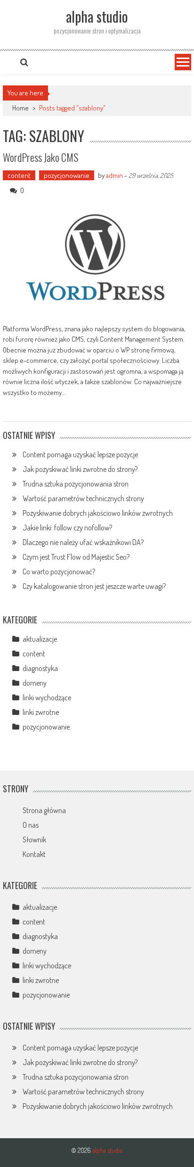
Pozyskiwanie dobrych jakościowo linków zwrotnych (98, 513)
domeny (35, 683)
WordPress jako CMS (40, 157)
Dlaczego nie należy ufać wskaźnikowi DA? (83, 542)
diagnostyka (40, 668)
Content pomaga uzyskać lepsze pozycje (80, 454)
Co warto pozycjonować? (59, 571)
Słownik (34, 839)
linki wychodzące (47, 697)
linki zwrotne (41, 712)
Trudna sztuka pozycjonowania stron (76, 483)
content (19, 175)
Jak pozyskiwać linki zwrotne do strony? (80, 469)
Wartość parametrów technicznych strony (83, 498)
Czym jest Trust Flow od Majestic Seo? (76, 557)
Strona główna (44, 810)
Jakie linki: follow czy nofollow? (67, 527)
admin (114, 175)
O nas (31, 825)
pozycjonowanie (66, 175)
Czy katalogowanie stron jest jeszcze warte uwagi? (94, 586)
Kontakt (34, 854)
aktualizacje (40, 639)
